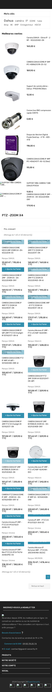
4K (11, 24)
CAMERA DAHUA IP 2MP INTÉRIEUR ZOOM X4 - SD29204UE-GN (11, 469)
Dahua (8, 20)
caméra (19, 20)
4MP (17, 24)
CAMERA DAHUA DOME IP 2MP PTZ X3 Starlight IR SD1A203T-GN (12, 424)
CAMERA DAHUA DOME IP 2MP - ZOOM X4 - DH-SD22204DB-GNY (39, 197)
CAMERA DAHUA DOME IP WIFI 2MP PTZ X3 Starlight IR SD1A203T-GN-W (12, 333)
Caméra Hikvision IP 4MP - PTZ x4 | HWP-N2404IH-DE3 (38, 469)
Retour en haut (39, 586)
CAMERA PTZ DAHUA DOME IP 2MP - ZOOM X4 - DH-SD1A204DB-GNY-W (12, 497)
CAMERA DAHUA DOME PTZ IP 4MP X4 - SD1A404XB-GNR (38, 497)
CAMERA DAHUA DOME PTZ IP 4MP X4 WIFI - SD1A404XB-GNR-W (12, 360)
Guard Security (34, 682)
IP (26, 20)
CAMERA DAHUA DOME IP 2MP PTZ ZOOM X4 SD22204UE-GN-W (38, 277)
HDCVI (38, 24)
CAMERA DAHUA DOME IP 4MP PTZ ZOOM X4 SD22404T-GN (12, 305)
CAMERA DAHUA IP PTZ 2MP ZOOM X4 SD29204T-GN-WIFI (38, 378)
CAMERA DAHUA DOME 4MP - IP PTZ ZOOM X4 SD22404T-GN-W (39, 305)
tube (39, 21)
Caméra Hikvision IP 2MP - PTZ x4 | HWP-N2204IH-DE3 (38, 333)
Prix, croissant (25, 229)
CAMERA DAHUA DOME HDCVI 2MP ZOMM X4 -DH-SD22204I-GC (12, 250)
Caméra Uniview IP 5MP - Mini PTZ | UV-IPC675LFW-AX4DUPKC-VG (12, 552)
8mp (6, 24)
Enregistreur (26, 24)
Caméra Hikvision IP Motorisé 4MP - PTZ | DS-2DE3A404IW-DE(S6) (38, 550)
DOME (32, 21)
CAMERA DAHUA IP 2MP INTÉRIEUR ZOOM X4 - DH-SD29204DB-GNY (38, 424)
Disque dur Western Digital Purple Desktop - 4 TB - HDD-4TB (38, 137)
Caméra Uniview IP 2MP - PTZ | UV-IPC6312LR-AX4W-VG (12, 524)
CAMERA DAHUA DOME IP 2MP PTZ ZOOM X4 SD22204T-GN (38, 250)
